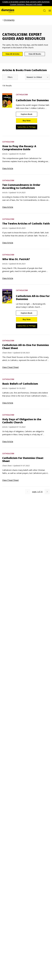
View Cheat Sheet (10, 367)
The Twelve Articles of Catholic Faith (26, 223)
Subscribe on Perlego (26, 127)
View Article (7, 168)
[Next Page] (47, 491)
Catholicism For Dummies (32, 100)
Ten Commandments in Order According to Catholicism (21, 186)
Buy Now (26, 120)
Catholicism (22, 94)
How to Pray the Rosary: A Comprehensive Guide (19, 148)
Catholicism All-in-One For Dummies (33, 298)
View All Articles (12, 54)
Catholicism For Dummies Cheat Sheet (22, 459)
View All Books (35, 54)
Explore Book (26, 114)
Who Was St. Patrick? (16, 259)
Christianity (9, 20)
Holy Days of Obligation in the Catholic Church (21, 421)
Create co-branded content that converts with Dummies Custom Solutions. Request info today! (26, 3)
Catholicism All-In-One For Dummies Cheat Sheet (25, 347)
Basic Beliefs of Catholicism (20, 383)
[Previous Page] (27, 491)
